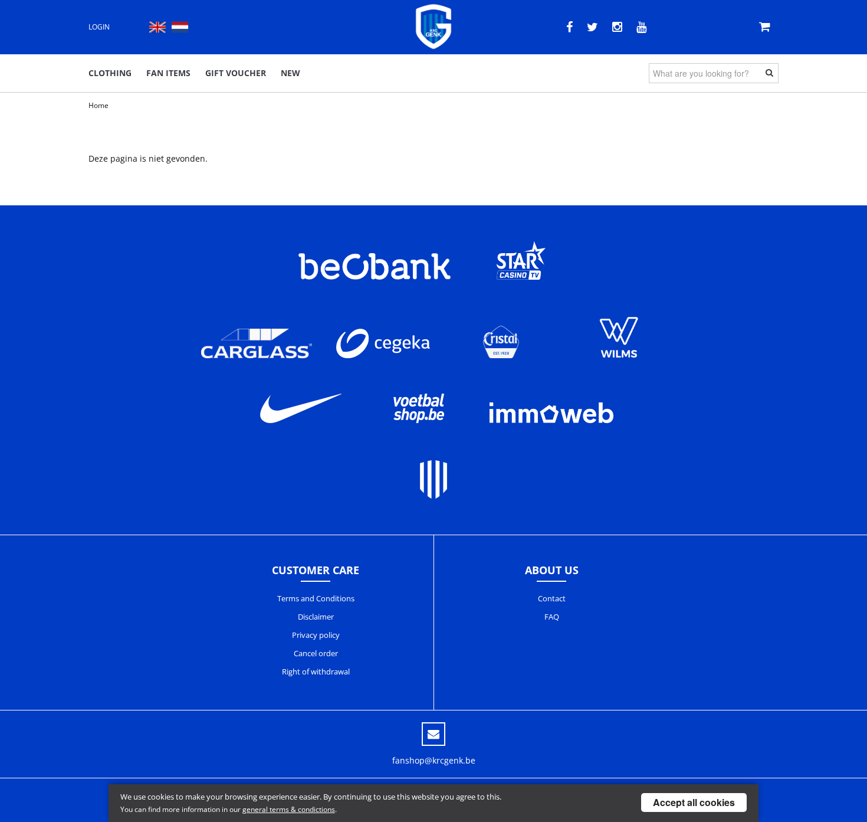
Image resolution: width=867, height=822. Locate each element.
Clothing (110, 72)
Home (98, 105)
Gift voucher (235, 72)
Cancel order (316, 653)
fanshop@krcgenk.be (433, 760)
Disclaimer (316, 616)
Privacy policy (316, 635)
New (290, 72)
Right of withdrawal (316, 671)
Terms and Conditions (315, 598)
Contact (552, 598)
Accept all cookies (694, 802)
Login (99, 27)
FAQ (551, 616)
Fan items (168, 72)
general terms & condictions (288, 809)
